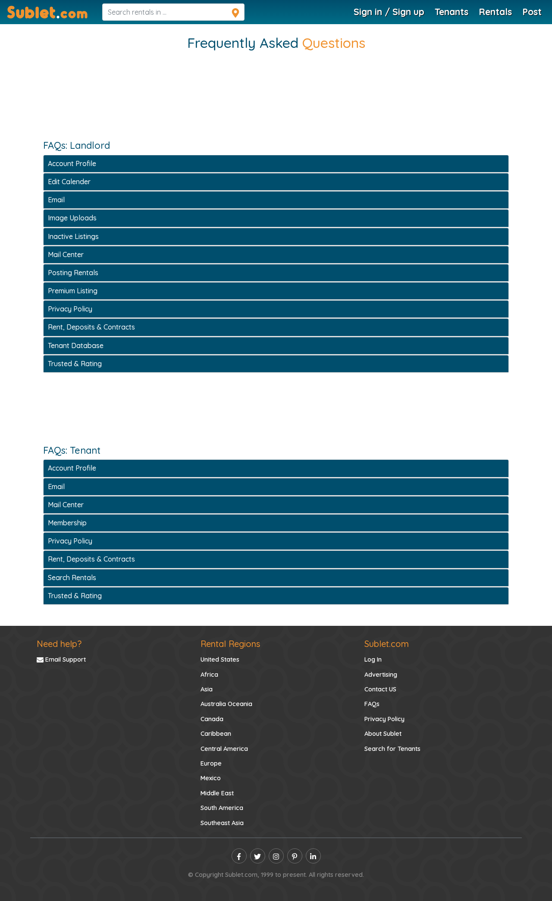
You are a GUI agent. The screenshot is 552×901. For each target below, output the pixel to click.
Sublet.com (386, 643)
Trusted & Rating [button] (75, 363)
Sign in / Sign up (389, 11)
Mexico (211, 778)
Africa (209, 674)
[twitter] (257, 855)
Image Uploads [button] (72, 217)
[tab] (276, 164)
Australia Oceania (226, 704)
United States (220, 659)
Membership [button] (67, 522)
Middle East (217, 793)
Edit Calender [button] (69, 181)
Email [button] (56, 199)
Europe (211, 763)
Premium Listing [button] (72, 290)
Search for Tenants (392, 749)
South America (222, 808)
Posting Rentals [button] (73, 272)
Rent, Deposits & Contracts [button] (91, 327)
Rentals (495, 11)
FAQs (372, 704)
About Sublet (382, 734)
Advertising (380, 674)
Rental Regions (230, 643)
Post (532, 11)
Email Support (65, 659)
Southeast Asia (222, 823)
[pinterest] (294, 855)
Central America (224, 749)
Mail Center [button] (66, 254)
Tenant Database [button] (76, 345)
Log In (373, 659)
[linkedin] (313, 855)
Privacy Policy (384, 719)
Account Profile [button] (72, 163)
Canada (212, 719)
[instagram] (276, 855)
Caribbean (216, 734)
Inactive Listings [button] (73, 236)
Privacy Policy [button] (70, 309)
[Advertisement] (276, 104)
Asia (207, 689)
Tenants (451, 11)
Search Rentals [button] (72, 577)
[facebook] (239, 855)
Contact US (380, 689)
